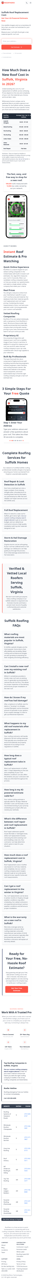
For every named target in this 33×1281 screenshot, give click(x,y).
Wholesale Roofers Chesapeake (8, 1127)
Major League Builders (6, 1191)
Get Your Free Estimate (16, 989)
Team (3, 1252)
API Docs (4, 1264)
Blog (2, 1248)
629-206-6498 (11, 1098)
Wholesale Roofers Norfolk (7, 1138)
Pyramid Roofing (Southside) (7, 1211)
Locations (4, 1250)
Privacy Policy (21, 1262)
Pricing (3, 1262)
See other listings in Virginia (12, 1219)
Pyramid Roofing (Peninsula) (7, 1202)
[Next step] (23, 440)
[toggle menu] (30, 3)
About (3, 1245)
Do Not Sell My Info (7, 1266)
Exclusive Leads (22, 1249)
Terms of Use (21, 1264)
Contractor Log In (22, 1247)
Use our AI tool (22, 159)
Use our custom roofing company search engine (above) (15, 518)
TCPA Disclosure (22, 1266)
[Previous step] (10, 440)
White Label (20, 1252)
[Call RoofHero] (26, 2)
